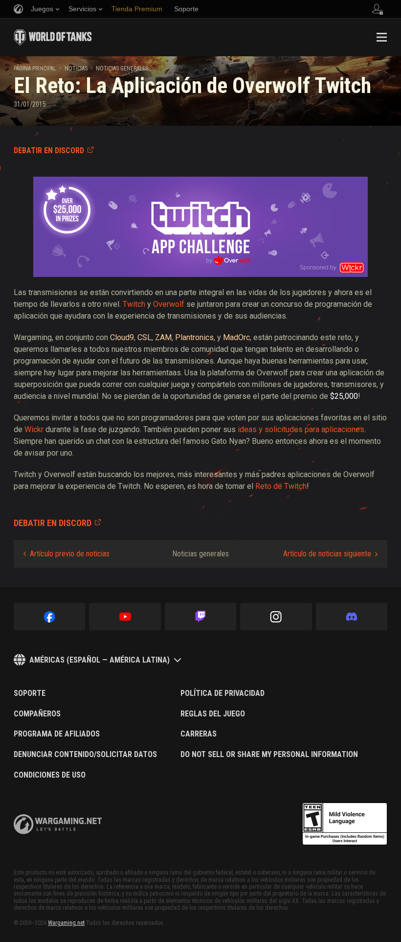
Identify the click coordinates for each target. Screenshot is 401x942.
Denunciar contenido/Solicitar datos (85, 754)
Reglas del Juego (212, 714)
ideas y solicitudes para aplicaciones (301, 429)
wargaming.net (58, 824)
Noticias (76, 68)
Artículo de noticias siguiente (327, 553)
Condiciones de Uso (50, 775)
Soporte (29, 693)
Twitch (134, 304)
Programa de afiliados (57, 734)
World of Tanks (53, 37)
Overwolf (168, 304)
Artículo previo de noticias (70, 553)
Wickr (34, 429)
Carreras (198, 734)
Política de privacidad (222, 693)
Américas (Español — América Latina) (99, 660)
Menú (381, 37)
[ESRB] (344, 824)
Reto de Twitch (281, 486)
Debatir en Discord (49, 150)
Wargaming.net (66, 922)
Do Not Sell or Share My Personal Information (269, 754)
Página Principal (35, 68)
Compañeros (37, 714)
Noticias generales (122, 68)
